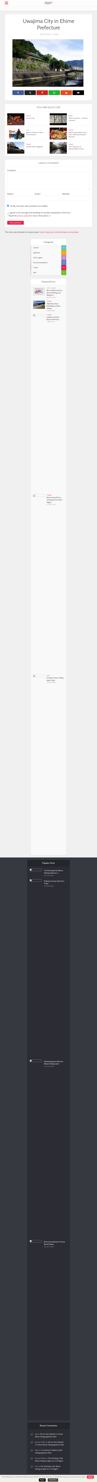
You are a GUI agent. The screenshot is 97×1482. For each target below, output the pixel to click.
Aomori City (30, 118)
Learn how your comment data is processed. (59, 232)
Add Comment (45, 34)
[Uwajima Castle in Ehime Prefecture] (40, 403)
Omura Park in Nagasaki (34, 147)
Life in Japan (51, 288)
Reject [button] (42, 1480)
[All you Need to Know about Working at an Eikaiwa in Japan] (40, 291)
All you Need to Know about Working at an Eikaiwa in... (54, 292)
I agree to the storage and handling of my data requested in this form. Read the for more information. (40, 214)
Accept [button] (90, 1477)
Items (71, 116)
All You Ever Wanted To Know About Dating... (54, 1243)
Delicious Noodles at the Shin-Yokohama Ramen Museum (78, 134)
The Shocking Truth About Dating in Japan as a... (53, 871)
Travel (28, 116)
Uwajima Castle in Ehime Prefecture (53, 318)
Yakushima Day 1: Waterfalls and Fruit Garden (53, 306)
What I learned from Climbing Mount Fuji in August (54, 499)
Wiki (27, 130)
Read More (53, 1480)
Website (65, 194)
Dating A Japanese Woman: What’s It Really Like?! (53, 1062)
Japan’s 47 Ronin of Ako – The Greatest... (35, 133)
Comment (11, 170)
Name (10, 194)
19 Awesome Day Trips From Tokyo (54, 882)
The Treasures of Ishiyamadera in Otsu (76, 148)
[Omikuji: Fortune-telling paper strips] (40, 764)
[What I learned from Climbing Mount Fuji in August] (40, 583)
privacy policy (23, 215)
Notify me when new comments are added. (29, 206)
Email (38, 194)
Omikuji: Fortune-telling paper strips (55, 679)
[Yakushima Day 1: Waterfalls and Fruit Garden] (40, 305)
